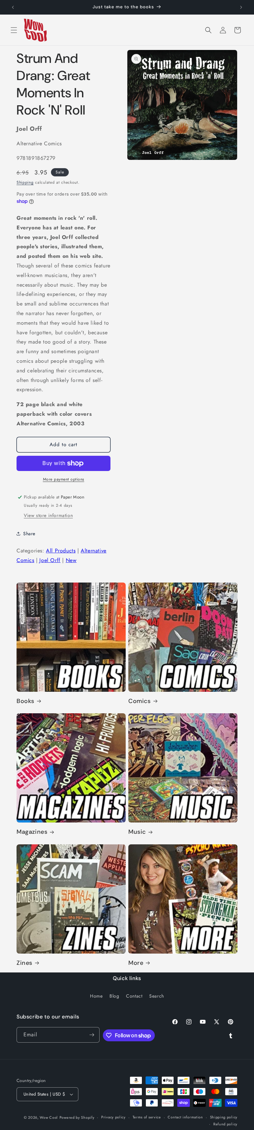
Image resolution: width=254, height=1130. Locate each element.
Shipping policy (224, 1117)
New (71, 560)
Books (25, 701)
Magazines (32, 832)
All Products (60, 550)
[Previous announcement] (13, 7)
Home (96, 996)
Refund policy (225, 1124)
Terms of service (147, 1117)
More (135, 963)
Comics (139, 701)
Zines (24, 963)
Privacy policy (113, 1117)
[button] (14, 30)
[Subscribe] (92, 1035)
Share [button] (29, 533)
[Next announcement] (241, 7)
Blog (114, 996)
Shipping (25, 182)
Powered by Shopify (77, 1117)
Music (137, 832)
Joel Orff (49, 560)
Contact (134, 996)
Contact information (185, 1117)
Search (156, 996)
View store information (48, 515)
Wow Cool (49, 1117)
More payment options (63, 479)
